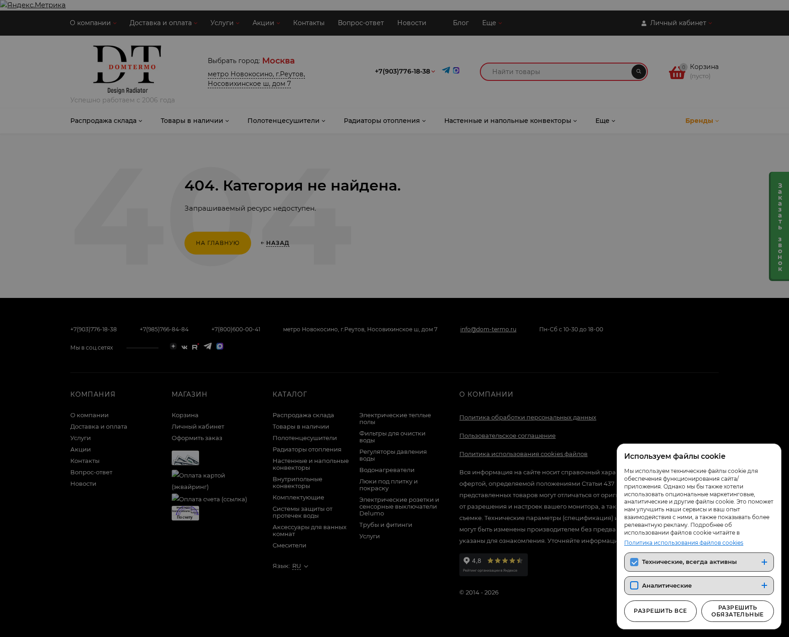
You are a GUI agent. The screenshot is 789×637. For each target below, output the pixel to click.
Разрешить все (660, 610)
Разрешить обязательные (737, 610)
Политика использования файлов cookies (683, 542)
